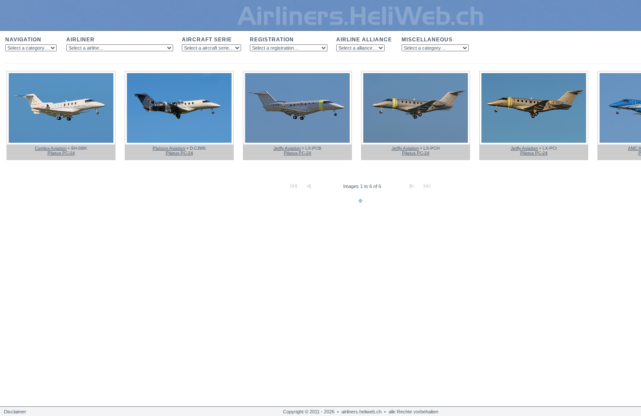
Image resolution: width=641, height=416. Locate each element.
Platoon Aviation (169, 148)
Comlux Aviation (51, 148)
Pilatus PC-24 (61, 153)
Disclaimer (15, 411)
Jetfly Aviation (287, 148)
